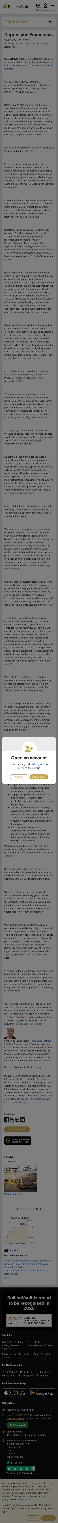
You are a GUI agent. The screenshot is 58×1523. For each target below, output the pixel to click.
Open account (39, 777)
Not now (19, 777)
